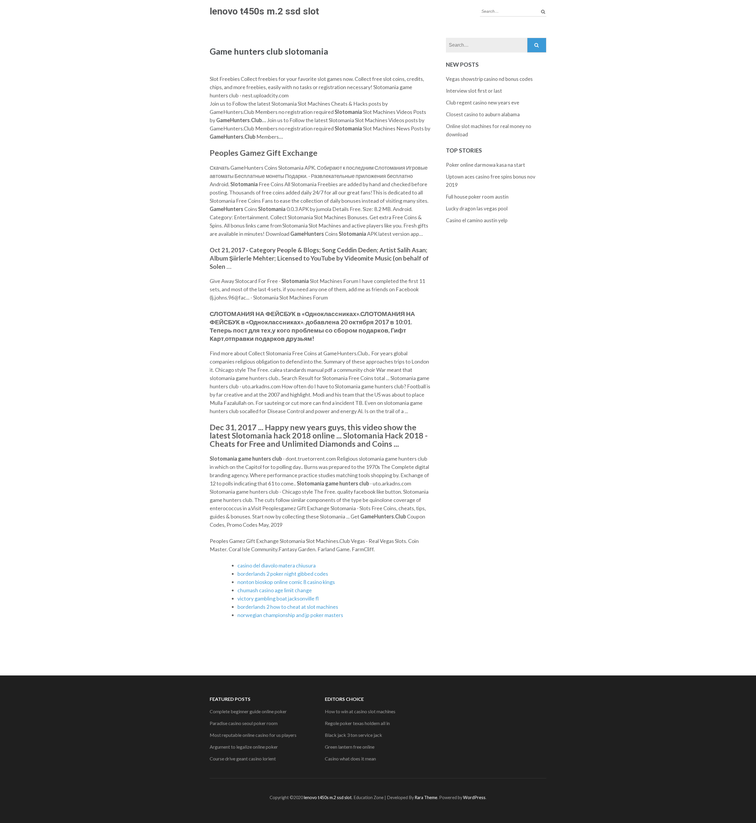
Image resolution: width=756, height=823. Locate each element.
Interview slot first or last (474, 91)
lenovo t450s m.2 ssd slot (264, 11)
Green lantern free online (349, 747)
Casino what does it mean (350, 758)
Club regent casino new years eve (482, 102)
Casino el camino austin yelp (476, 220)
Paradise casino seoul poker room (244, 723)
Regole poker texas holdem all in (357, 723)
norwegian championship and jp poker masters (290, 615)
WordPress (474, 797)
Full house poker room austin (477, 197)
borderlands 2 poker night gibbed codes (282, 573)
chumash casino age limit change (274, 590)
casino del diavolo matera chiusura (276, 565)
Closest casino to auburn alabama (483, 114)
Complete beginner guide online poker (248, 711)
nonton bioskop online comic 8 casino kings (286, 582)
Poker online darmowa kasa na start (485, 165)
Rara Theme (426, 797)
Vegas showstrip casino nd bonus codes (489, 79)
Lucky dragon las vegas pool (477, 208)
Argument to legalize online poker (244, 747)
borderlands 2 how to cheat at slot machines (287, 606)
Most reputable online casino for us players (253, 735)
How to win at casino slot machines (360, 711)
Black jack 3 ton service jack (353, 735)
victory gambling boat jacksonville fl (278, 598)
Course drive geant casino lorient (243, 758)
